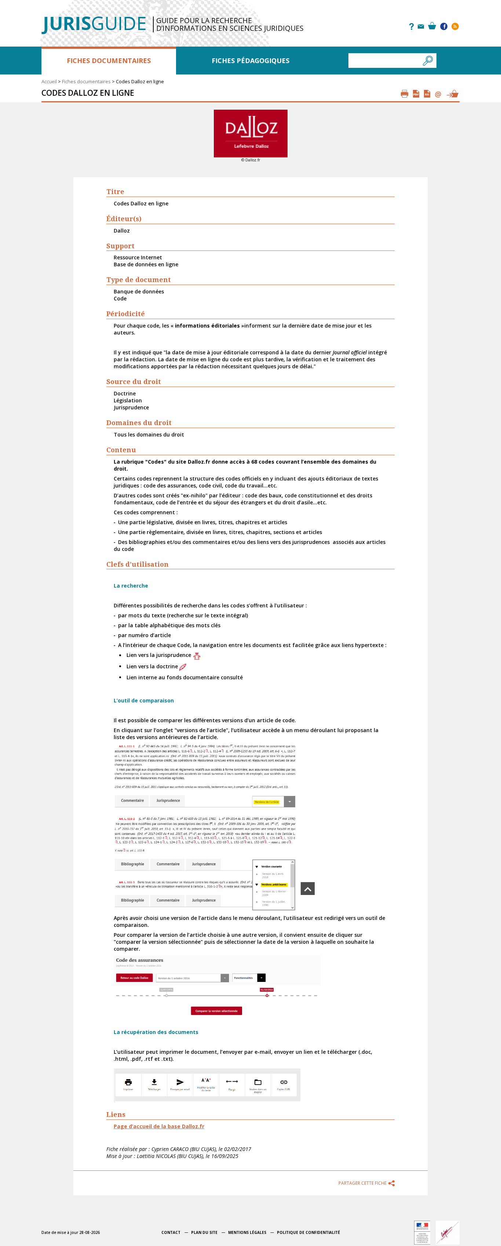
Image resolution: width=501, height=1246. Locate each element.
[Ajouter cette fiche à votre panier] (452, 94)
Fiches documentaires (109, 60)
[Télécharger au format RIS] (427, 94)
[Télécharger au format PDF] (416, 94)
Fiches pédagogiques (250, 60)
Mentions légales (247, 1232)
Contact (170, 1232)
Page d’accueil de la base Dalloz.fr (159, 1126)
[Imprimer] (404, 94)
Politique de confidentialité (308, 1232)
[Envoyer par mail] (438, 94)
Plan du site (204, 1232)
